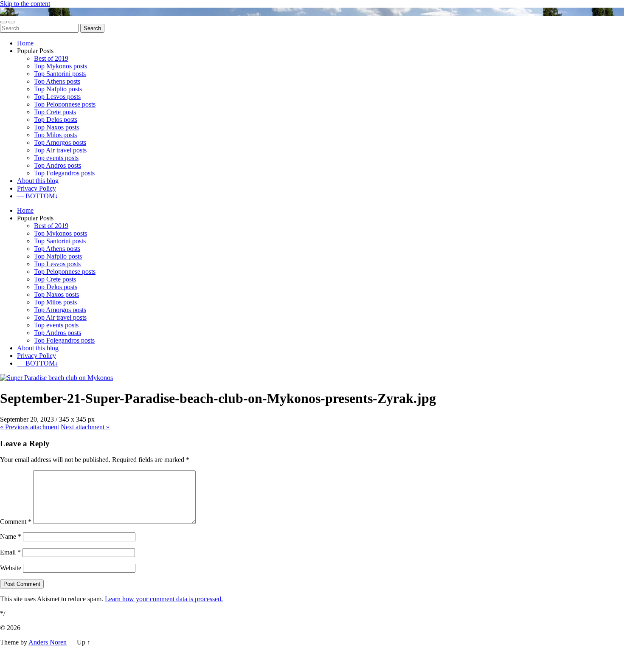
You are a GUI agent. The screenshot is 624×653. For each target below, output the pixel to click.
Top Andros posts (57, 165)
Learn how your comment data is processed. (164, 598)
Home (25, 43)
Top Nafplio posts (58, 89)
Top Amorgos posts (60, 142)
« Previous (29, 427)
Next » (85, 427)
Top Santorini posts (60, 73)
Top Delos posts (55, 119)
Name (10, 536)
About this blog (38, 180)
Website (10, 567)
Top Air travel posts (60, 150)
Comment (15, 521)
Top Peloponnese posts (65, 104)
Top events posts (56, 157)
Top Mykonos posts (60, 66)
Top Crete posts (55, 111)
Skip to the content (25, 3)
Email (10, 552)
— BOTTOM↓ (37, 196)
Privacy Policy (36, 188)
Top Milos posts (55, 134)
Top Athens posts (57, 81)
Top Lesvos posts (57, 96)
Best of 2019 (51, 58)
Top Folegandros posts (64, 173)
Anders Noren (47, 642)
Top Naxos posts (56, 127)
